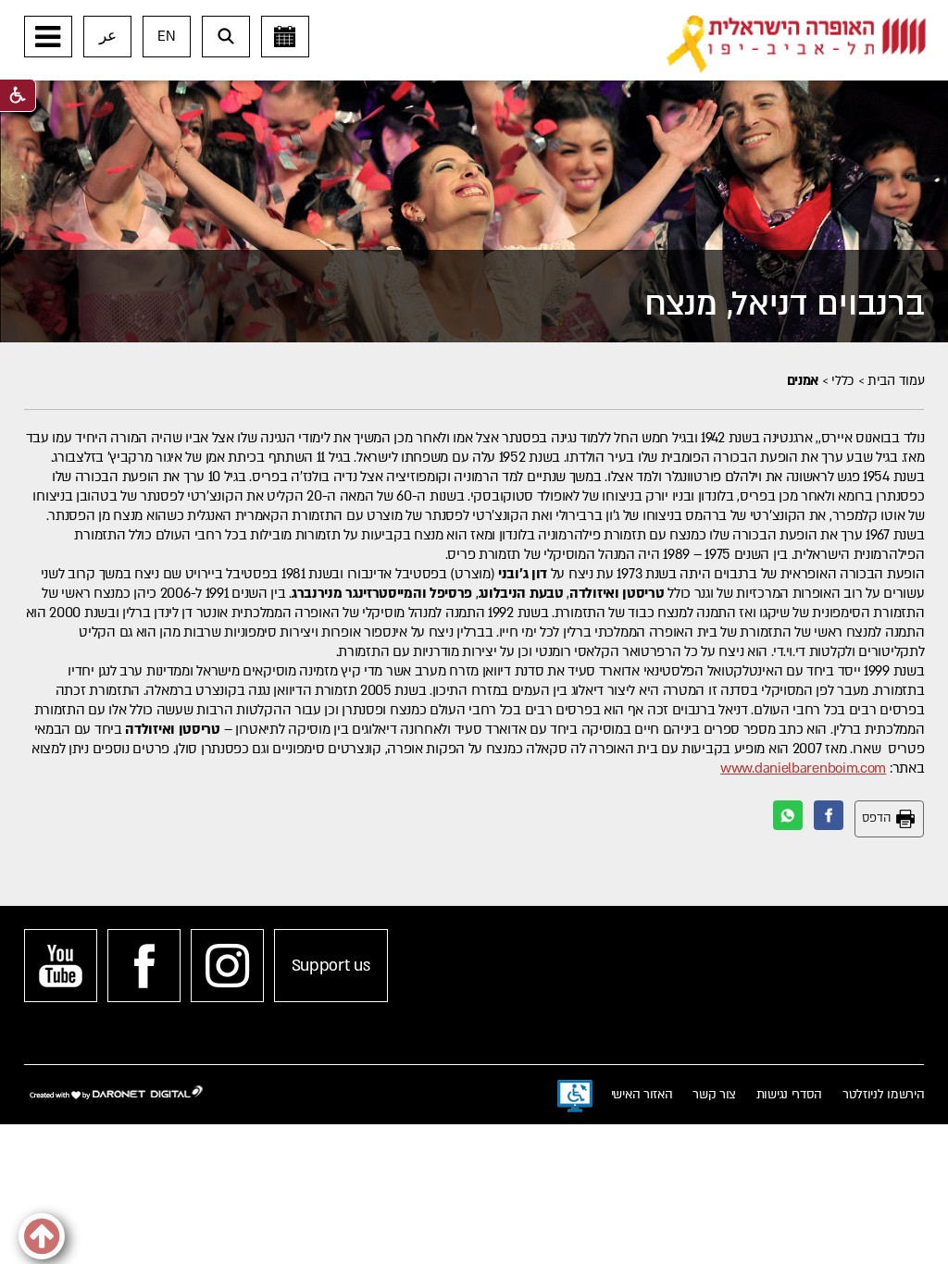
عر (108, 36)
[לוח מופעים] (285, 36)
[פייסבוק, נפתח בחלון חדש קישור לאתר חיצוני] (144, 965)
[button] (48, 36)
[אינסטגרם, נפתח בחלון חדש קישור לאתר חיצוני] (227, 965)
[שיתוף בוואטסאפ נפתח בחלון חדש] (788, 815)
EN (166, 36)
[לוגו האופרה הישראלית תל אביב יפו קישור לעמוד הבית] (796, 44)
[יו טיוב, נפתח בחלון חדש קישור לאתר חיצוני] (60, 965)
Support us (331, 965)
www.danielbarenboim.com (803, 768)
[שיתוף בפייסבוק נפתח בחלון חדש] (828, 815)
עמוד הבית (895, 381)
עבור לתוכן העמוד (503, 18)
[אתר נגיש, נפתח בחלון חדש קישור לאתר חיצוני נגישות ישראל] (574, 1096)
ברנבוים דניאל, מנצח (784, 304)
